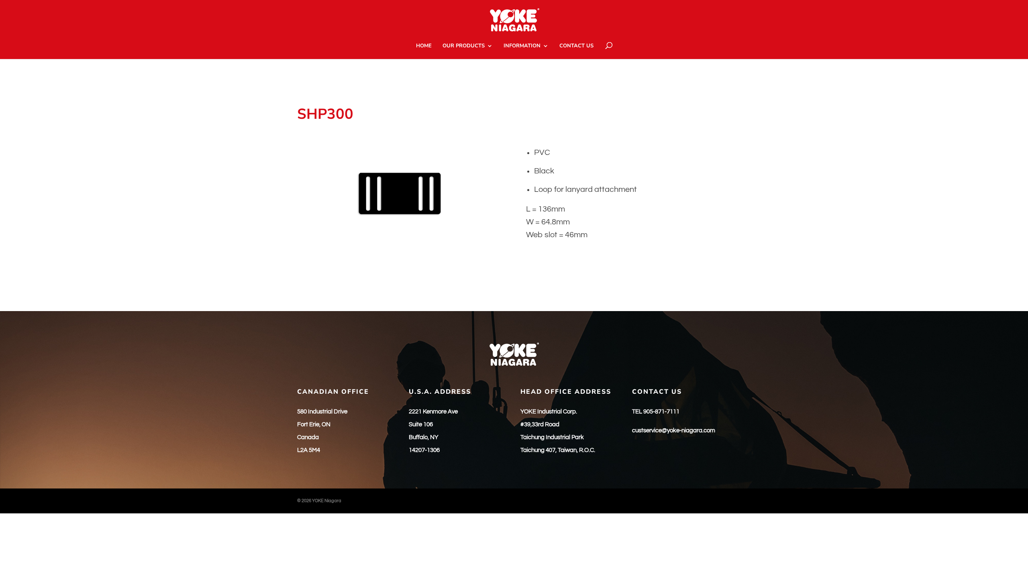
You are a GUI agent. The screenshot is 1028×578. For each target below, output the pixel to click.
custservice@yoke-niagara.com (673, 430)
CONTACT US (576, 46)
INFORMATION (522, 46)
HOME (424, 46)
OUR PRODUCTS (464, 46)
